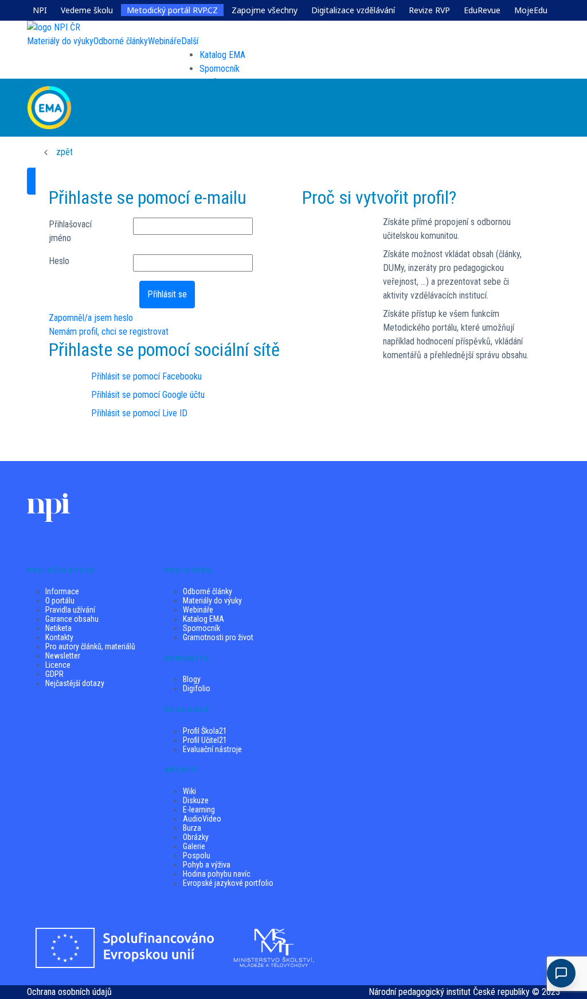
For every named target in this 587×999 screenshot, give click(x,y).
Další (189, 41)
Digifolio (196, 688)
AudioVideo (202, 818)
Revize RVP (429, 10)
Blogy (192, 679)
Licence (58, 664)
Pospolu (196, 855)
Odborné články (207, 591)
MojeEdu (530, 10)
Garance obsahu (72, 619)
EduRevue (482, 10)
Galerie (194, 846)
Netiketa (58, 628)
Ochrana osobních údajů (69, 991)
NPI (40, 10)
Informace (62, 591)
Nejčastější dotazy (74, 683)
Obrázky (196, 837)
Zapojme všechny (265, 10)
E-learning (199, 809)
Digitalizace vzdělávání (353, 10)
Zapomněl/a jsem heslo (91, 317)
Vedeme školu (87, 10)
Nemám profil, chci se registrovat (109, 331)
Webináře (198, 609)
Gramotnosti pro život (218, 637)
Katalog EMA (222, 54)
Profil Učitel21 (205, 740)
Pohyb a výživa (206, 864)
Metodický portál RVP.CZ (172, 10)
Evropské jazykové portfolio (228, 883)
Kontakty (59, 637)
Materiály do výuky (212, 600)
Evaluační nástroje (212, 749)
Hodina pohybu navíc (217, 873)
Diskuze (196, 800)
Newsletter (62, 655)
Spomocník (219, 68)
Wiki (189, 791)
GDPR (54, 674)
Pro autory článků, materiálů (90, 646)
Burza (192, 827)
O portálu (60, 600)
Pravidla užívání (70, 609)
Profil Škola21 (205, 730)
